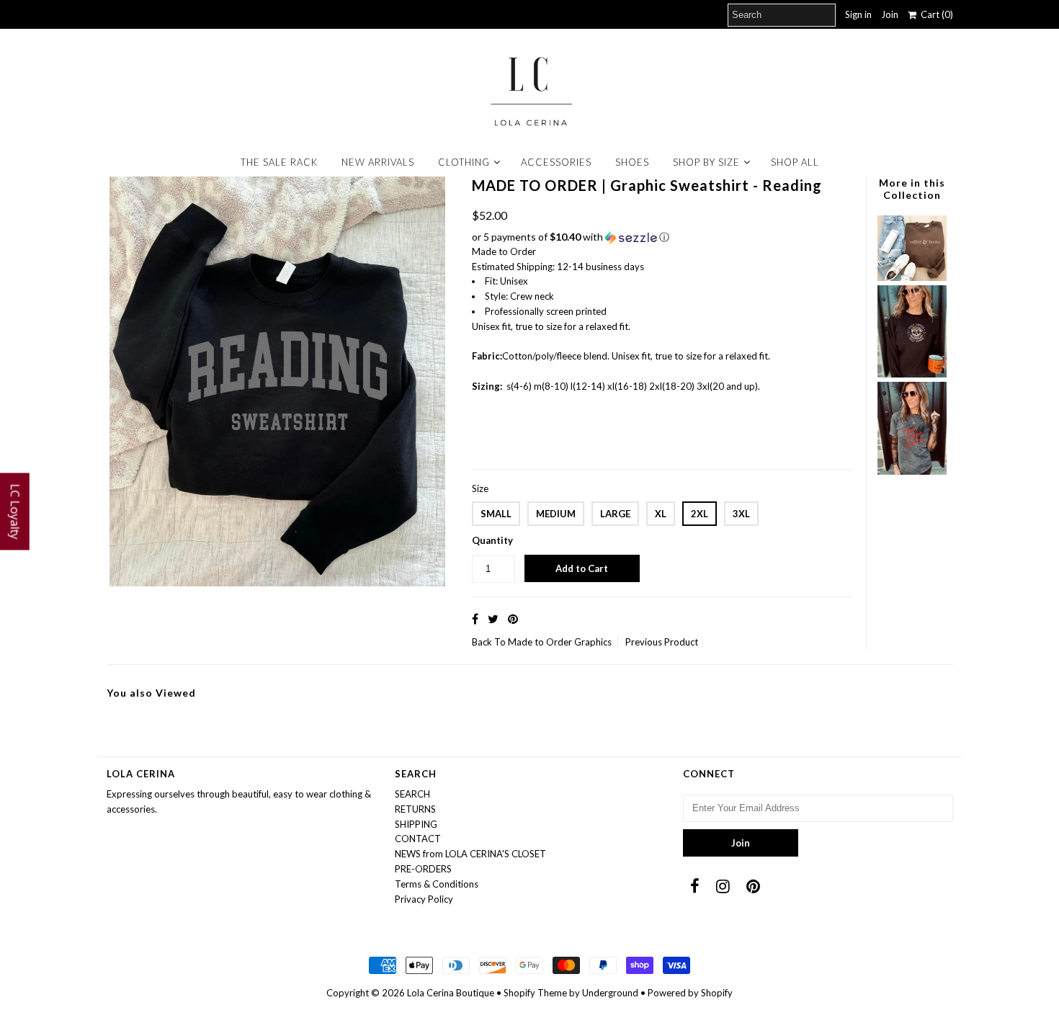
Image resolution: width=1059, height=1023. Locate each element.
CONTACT (418, 838)
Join (889, 14)
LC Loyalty (15, 512)
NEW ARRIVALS (377, 162)
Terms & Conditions (436, 884)
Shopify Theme (535, 993)
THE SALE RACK (279, 162)
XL (660, 513)
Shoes (632, 162)
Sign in (858, 14)
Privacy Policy (424, 899)
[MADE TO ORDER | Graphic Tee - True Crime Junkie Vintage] (912, 471)
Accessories (556, 162)
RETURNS (415, 809)
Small (496, 513)
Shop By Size (706, 162)
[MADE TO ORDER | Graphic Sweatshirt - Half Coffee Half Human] (912, 374)
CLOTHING (464, 162)
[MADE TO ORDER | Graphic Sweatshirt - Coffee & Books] (912, 277)
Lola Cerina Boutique (450, 993)
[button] (662, 237)
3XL (741, 513)
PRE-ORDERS (423, 869)
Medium (556, 513)
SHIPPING (416, 824)
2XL (699, 513)
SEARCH (412, 794)
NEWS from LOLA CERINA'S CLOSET (470, 853)
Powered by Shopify (690, 993)
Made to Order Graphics (560, 642)
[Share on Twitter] (493, 618)
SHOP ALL (795, 162)
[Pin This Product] (513, 618)
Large (615, 513)
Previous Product (661, 642)
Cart (934, 14)
